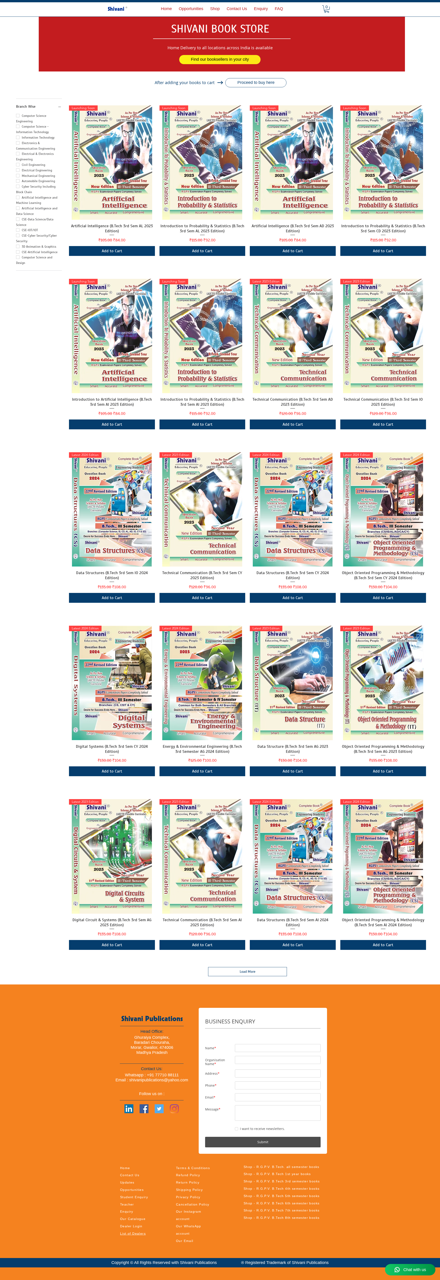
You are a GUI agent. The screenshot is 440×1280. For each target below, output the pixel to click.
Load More (248, 972)
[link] (326, 9)
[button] (215, 8)
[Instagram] (174, 1108)
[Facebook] (144, 1108)
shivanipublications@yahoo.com (158, 1080)
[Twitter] (159, 1108)
